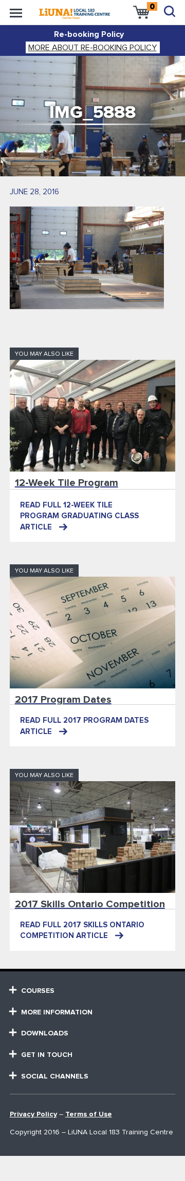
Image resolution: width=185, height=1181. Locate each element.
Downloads (44, 1033)
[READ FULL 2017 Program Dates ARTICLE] (93, 632)
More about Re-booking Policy (92, 48)
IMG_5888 (92, 112)
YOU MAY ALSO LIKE (44, 354)
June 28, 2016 (34, 192)
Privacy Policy (33, 1114)
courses (37, 990)
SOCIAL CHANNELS (54, 1076)
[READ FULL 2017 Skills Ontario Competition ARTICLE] (93, 837)
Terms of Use (88, 1114)
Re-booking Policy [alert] (89, 34)
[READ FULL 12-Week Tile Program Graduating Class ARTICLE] (93, 416)
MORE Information (56, 1012)
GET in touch (46, 1054)
